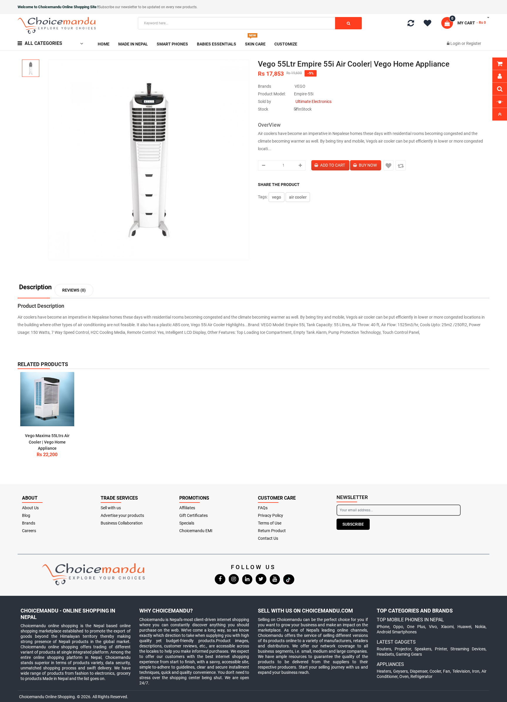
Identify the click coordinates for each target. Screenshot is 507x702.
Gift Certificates (193, 515)
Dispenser (418, 671)
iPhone (383, 626)
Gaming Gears (409, 654)
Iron (475, 671)
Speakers (423, 649)
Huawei (464, 626)
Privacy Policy (270, 515)
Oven (404, 676)
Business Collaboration (122, 523)
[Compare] (411, 24)
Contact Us (268, 538)
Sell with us (111, 507)
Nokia (480, 626)
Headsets (385, 654)
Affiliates (187, 507)
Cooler (435, 671)
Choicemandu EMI (195, 530)
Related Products (43, 364)
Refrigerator (421, 676)
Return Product (272, 530)
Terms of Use (269, 523)
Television (461, 671)
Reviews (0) (74, 290)
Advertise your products (122, 515)
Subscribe (353, 524)
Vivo (433, 626)
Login (456, 43)
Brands (28, 523)
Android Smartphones (397, 632)
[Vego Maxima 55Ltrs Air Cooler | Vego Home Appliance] (47, 399)
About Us (30, 507)
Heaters (384, 671)
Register (473, 43)
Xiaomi (447, 626)
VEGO (300, 86)
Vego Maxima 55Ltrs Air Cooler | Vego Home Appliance (47, 442)
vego (276, 197)
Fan (446, 671)
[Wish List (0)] (429, 24)
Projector (403, 649)
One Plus (416, 626)
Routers (384, 649)
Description (35, 287)
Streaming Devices (468, 649)
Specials (186, 523)
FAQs (263, 507)
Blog (26, 515)
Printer (441, 649)
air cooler (298, 197)
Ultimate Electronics (313, 101)
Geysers (400, 671)
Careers (29, 530)
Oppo (398, 626)
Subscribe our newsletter (118, 7)
